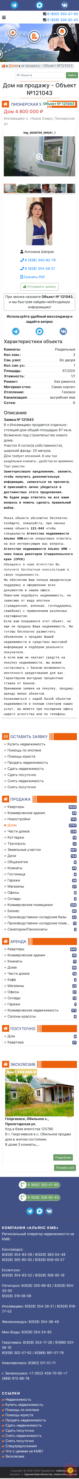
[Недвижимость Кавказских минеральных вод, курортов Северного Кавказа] (4, 66)
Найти (72, 75)
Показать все (65, 1167)
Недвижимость (18, 1399)
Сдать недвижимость (23, 1425)
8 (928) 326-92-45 (62, 20)
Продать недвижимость (25, 1420)
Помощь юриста (19, 1415)
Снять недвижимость (23, 1436)
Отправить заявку (41, 287)
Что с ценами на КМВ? (24, 1451)
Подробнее (63, 1157)
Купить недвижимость (24, 1405)
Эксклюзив (14, 1456)
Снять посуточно (19, 1441)
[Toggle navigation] (3, 17)
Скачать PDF (34, 277)
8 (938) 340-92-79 (40, 260)
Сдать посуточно (19, 1430)
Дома (13, 66)
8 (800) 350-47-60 (62, 14)
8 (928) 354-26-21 (39, 269)
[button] (39, 154)
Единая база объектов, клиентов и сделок (51, 1474)
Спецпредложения (21, 1446)
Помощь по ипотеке (22, 1410)
